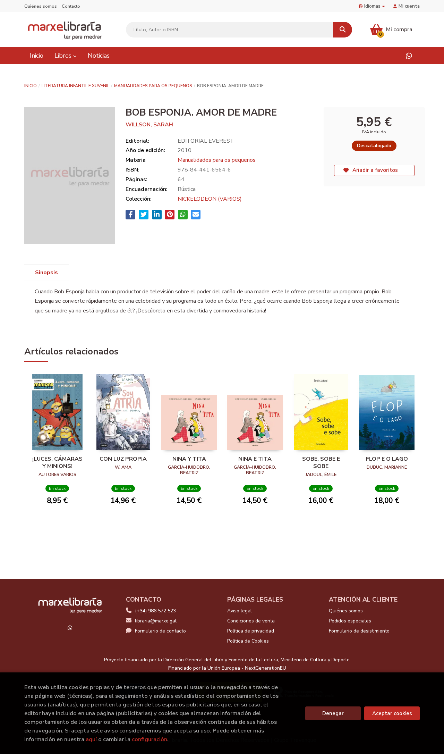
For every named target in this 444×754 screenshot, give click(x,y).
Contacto (71, 6)
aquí (91, 739)
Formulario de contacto (160, 631)
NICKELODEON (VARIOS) (210, 199)
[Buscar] (342, 29)
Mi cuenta (409, 6)
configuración (149, 739)
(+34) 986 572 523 (155, 611)
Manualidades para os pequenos (153, 86)
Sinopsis (46, 272)
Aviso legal (239, 611)
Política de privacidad (250, 631)
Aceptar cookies (392, 713)
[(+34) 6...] (409, 55)
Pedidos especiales (350, 621)
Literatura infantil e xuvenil (75, 86)
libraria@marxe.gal (156, 621)
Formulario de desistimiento (359, 631)
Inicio (30, 86)
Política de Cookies (248, 641)
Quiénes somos (40, 6)
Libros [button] (63, 55)
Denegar (333, 713)
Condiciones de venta (251, 621)
